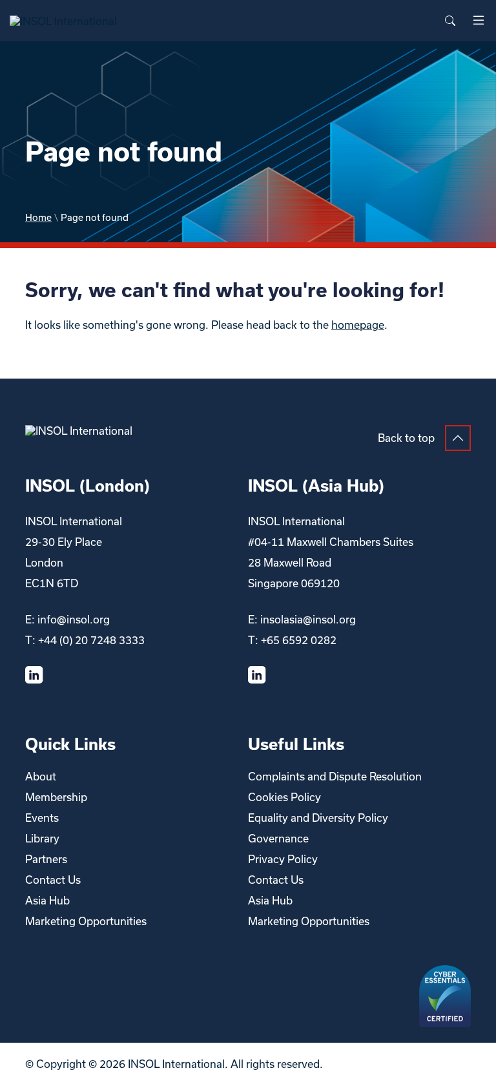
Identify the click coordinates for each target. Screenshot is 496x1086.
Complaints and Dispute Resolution (335, 776)
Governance (278, 838)
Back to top (406, 438)
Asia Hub (47, 900)
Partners (46, 859)
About (40, 776)
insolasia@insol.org (308, 619)
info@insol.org (73, 619)
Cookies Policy (284, 797)
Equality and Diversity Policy (318, 817)
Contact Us (53, 879)
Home (38, 217)
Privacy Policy (283, 859)
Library (42, 838)
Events (42, 817)
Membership (56, 797)
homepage (357, 324)
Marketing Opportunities (86, 921)
